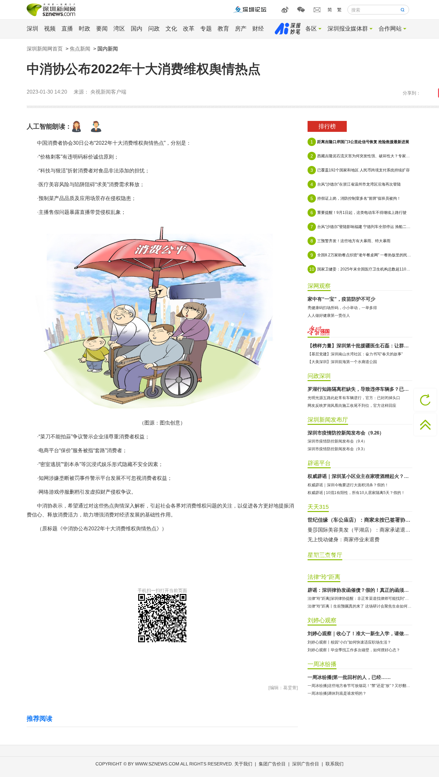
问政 (154, 28)
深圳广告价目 (305, 763)
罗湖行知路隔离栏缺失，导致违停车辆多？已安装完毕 (360, 389)
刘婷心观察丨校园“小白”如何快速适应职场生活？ (349, 642)
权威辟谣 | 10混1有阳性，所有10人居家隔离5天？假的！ (356, 492)
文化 (171, 28)
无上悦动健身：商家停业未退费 (344, 539)
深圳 (32, 28)
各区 (311, 28)
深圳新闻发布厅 (328, 419)
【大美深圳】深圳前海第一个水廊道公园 (342, 362)
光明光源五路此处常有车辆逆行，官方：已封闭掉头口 (354, 398)
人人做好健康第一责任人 (329, 315)
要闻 (102, 28)
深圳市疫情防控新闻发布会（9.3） (337, 449)
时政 (84, 28)
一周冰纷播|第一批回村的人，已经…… (349, 677)
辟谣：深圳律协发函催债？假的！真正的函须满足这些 (360, 590)
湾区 (119, 28)
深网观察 (319, 286)
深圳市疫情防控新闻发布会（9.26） (346, 432)
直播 (67, 28)
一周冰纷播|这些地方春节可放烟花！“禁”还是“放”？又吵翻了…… (360, 685)
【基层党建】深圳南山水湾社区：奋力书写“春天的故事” (355, 354)
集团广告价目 (272, 763)
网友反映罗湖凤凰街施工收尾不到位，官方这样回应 (352, 405)
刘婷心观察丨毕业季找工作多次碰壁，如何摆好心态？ (354, 650)
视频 (50, 28)
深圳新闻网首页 (45, 48)
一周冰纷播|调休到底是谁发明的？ (337, 693)
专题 (206, 28)
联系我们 (335, 763)
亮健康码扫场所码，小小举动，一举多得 (342, 308)
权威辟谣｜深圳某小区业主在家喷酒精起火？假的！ (360, 476)
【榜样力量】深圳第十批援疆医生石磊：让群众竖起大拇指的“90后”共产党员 (360, 345)
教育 (223, 28)
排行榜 (327, 126)
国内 (136, 28)
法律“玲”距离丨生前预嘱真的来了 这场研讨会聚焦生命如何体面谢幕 (360, 606)
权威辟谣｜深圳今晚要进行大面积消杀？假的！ (348, 485)
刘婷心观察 (322, 620)
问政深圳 (319, 376)
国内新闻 (107, 48)
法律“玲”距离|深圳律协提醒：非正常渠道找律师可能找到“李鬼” (360, 598)
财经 (258, 28)
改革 (188, 28)
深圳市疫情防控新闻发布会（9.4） (337, 441)
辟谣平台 (319, 463)
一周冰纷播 (322, 664)
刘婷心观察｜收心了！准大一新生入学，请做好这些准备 (360, 633)
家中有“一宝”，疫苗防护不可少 (341, 299)
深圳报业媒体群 (347, 28)
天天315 (318, 507)
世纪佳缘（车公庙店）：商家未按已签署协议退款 (360, 520)
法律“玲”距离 (324, 577)
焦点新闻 (80, 48)
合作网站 (390, 28)
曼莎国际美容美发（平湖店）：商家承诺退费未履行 (360, 530)
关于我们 (243, 763)
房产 (240, 28)
